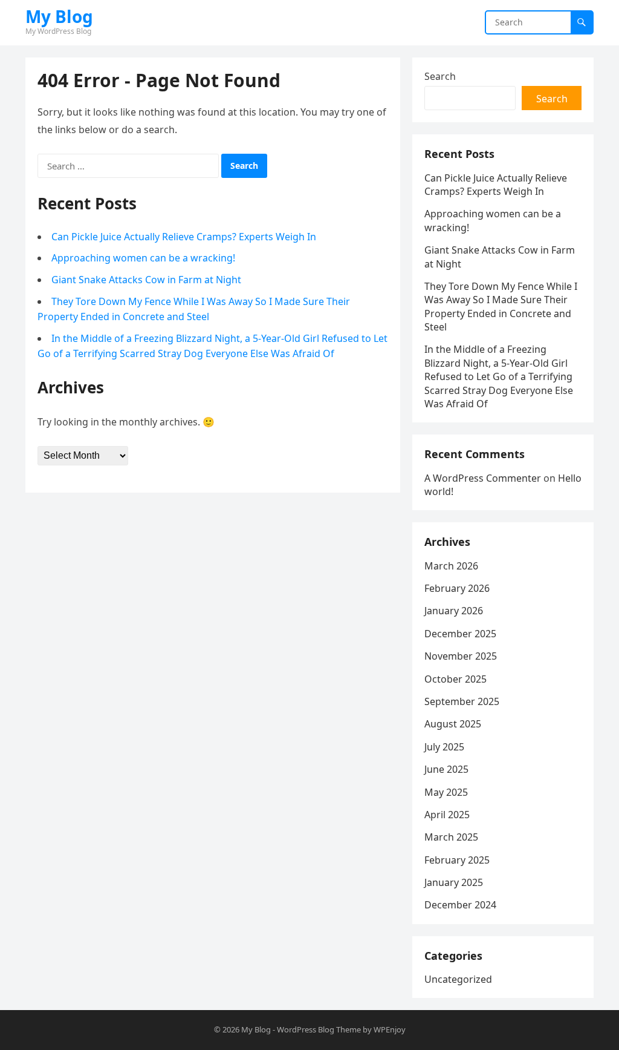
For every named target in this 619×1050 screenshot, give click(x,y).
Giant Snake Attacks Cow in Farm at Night (146, 279)
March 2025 (451, 837)
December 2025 (460, 633)
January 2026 (453, 610)
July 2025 (444, 746)
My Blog (59, 16)
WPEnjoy (390, 1029)
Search (440, 76)
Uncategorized (458, 979)
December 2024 (460, 904)
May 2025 (446, 792)
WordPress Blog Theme (319, 1029)
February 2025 (457, 860)
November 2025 (460, 656)
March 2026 (451, 566)
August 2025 (452, 723)
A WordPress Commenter (482, 478)
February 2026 (457, 588)
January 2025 (453, 882)
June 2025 (446, 769)
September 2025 (461, 701)
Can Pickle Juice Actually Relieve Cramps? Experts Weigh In (183, 236)
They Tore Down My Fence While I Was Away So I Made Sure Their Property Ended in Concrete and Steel (500, 306)
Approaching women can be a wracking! (143, 257)
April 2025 (447, 814)
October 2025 (455, 679)
